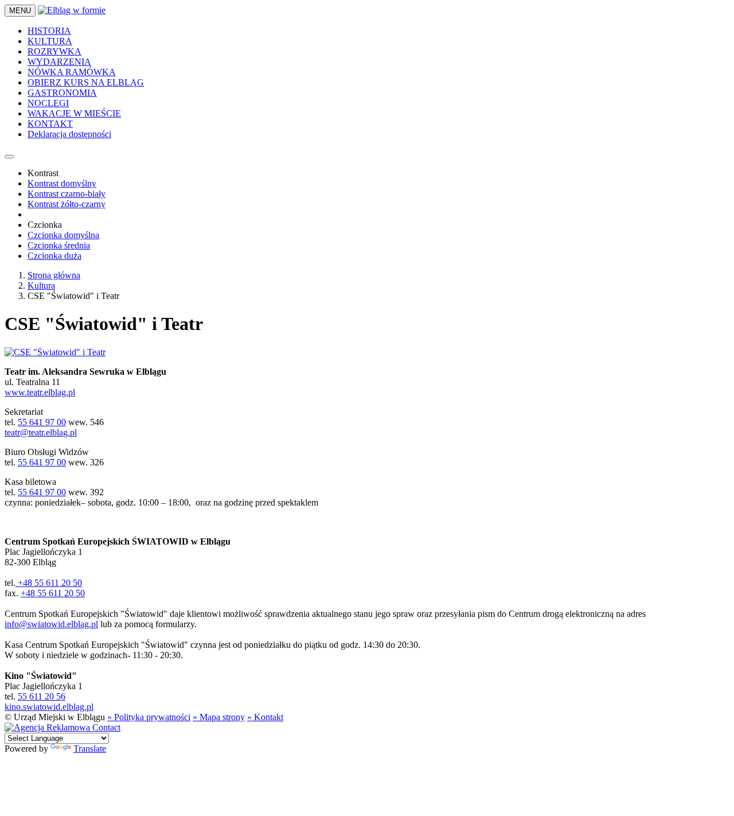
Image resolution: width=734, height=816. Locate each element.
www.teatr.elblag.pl (40, 392)
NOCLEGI (48, 103)
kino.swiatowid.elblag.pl (49, 707)
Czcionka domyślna (63, 235)
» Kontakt (265, 717)
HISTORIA (49, 31)
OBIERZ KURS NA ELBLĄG (86, 82)
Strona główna (54, 275)
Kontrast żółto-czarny (67, 204)
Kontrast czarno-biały (67, 194)
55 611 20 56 (41, 696)
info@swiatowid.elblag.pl (51, 624)
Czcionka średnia (59, 245)
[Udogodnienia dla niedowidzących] (9, 156)
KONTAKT (50, 124)
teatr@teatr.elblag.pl (41, 432)
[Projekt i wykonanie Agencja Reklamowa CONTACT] (62, 727)
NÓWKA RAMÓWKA (72, 72)
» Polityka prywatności (148, 717)
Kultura (41, 285)
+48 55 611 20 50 (48, 583)
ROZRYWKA (54, 51)
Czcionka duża (54, 256)
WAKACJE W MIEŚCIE (74, 113)
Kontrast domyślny (62, 183)
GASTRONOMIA (62, 93)
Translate (89, 748)
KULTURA (50, 41)
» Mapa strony (219, 717)
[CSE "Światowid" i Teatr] (55, 352)
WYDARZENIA (59, 62)
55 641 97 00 (42, 422)
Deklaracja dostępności (69, 134)
